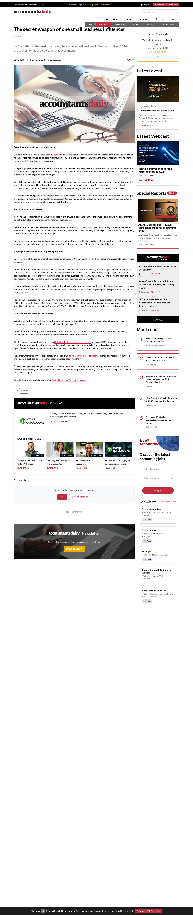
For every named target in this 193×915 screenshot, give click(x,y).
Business (103, 24)
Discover (24, 391)
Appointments (169, 24)
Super (135, 24)
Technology (120, 24)
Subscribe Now (74, 549)
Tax (90, 24)
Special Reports (156, 193)
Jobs (173, 19)
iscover (161, 19)
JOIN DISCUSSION (158, 52)
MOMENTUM (34, 4)
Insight (129, 19)
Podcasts (144, 19)
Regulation (150, 24)
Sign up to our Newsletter (98, 4)
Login (146, 4)
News (115, 19)
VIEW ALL (158, 319)
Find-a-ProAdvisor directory (84, 355)
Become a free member (166, 4)
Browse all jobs (168, 501)
